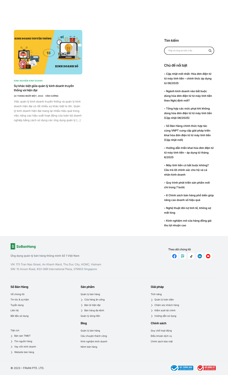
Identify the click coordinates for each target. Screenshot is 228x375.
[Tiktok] (191, 256)
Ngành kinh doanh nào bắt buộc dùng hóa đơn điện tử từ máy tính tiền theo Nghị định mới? (188, 95)
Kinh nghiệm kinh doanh (28, 80)
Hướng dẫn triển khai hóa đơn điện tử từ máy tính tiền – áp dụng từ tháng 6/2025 (189, 152)
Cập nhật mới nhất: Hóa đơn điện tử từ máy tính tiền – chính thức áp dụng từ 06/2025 (187, 78)
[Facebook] (174, 256)
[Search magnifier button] (210, 50)
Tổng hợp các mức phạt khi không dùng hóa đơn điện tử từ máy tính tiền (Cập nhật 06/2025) (188, 113)
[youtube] (208, 256)
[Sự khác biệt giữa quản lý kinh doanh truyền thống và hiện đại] (48, 52)
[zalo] (183, 256)
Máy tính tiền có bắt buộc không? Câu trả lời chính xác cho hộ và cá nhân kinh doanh (186, 170)
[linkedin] (199, 256)
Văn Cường (51, 96)
